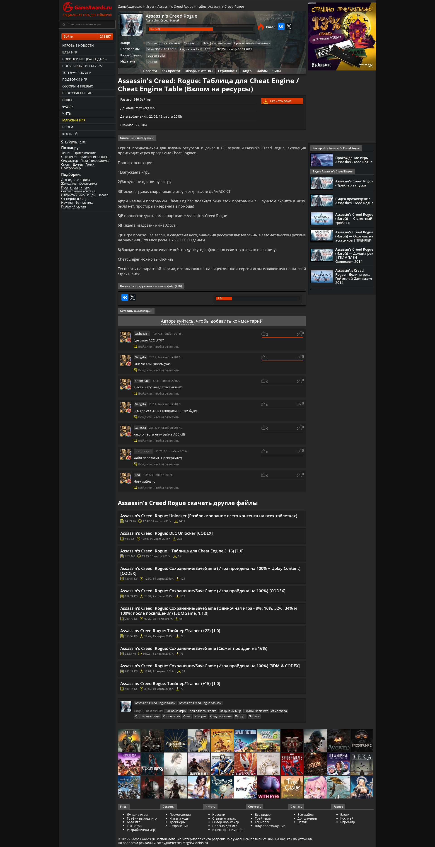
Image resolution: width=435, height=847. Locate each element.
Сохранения (178, 826)
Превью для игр (224, 826)
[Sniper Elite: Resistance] (199, 764)
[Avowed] (338, 741)
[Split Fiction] (246, 741)
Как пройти (171, 71)
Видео (67, 100)
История (200, 716)
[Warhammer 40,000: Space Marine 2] (222, 764)
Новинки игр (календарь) (84, 59)
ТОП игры (134, 826)
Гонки (89, 164)
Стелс (187, 716)
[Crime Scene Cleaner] (199, 741)
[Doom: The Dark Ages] (315, 764)
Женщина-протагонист (79, 183)
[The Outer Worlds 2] (222, 787)
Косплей (70, 134)
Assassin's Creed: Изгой (162, 20)
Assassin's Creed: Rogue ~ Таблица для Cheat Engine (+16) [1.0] (182, 551)
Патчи (302, 822)
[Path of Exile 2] (292, 741)
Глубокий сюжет (73, 206)
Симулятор (69, 160)
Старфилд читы (73, 141)
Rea (137, 475)
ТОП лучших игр (76, 72)
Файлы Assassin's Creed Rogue (220, 6)
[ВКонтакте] (281, 26)
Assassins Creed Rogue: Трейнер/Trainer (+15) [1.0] (170, 683)
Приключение (85, 153)
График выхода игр (142, 818)
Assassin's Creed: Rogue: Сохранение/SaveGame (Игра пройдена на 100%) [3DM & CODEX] (210, 665)
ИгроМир (347, 822)
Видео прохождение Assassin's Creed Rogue (354, 200)
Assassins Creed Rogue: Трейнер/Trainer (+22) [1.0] (170, 630)
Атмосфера (279, 711)
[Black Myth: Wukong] (152, 741)
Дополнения (307, 818)
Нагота (103, 195)
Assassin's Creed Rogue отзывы (200, 703)
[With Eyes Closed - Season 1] (269, 787)
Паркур (240, 716)
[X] (288, 26)
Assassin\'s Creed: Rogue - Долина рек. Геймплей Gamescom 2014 (353, 276)
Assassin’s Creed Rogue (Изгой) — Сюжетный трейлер (354, 218)
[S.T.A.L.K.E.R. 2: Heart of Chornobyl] (129, 741)
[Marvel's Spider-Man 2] (292, 764)
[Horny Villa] (199, 787)
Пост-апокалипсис (75, 187)
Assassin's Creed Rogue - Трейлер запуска (354, 183)
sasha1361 (142, 334)
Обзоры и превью (77, 86)
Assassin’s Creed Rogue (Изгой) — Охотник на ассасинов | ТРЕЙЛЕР (354, 236)
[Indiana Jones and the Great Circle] (222, 741)
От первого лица (74, 198)
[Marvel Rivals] (246, 787)
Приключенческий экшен (252, 43)
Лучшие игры (137, 814)
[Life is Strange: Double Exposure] (338, 764)
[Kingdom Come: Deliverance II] (176, 741)
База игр (69, 52)
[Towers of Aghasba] (338, 787)
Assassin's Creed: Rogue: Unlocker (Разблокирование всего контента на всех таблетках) (208, 515)
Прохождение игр (77, 93)
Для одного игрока (75, 179)
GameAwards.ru (130, 6)
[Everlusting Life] (362, 787)
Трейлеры (263, 818)
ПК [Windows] (226, 49)
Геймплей (262, 822)
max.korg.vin (143, 451)
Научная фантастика (77, 202)
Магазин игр (73, 120)
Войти (87, 36)
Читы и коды (179, 818)
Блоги (67, 127)
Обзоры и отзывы (199, 71)
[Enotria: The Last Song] (176, 787)
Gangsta (140, 357)
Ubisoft (152, 62)
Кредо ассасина (221, 716)
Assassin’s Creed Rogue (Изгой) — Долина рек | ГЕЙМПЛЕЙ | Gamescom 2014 (354, 255)
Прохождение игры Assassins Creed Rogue (354, 159)
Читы (67, 113)
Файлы (68, 106)
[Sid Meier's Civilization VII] (269, 764)
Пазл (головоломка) (95, 160)
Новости (150, 71)
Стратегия (69, 157)
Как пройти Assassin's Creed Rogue (336, 148)
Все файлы (305, 814)
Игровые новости (78, 45)
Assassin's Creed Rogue (175, 6)
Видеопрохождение (270, 826)
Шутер (78, 164)
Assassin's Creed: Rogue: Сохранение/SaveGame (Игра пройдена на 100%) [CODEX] (202, 590)
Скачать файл (280, 101)
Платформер (71, 168)
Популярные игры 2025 (82, 66)
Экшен (66, 153)
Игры (150, 6)
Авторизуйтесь (177, 321)
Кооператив (171, 716)
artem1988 (142, 381)
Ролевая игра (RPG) (94, 157)
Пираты (254, 716)
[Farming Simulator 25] (269, 741)
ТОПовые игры (175, 711)
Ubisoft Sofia (156, 55)
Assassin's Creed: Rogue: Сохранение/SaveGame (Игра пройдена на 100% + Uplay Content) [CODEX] (210, 571)
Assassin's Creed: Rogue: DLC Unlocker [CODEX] (166, 533)
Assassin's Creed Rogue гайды (155, 703)
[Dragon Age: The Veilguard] (129, 764)
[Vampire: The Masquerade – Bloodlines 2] (152, 764)
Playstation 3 (188, 49)
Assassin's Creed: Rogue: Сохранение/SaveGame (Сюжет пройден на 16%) (193, 648)
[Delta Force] (315, 741)
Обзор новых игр (225, 822)
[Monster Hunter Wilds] (129, 787)
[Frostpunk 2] (362, 741)
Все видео (263, 814)
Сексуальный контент (78, 191)
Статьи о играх (224, 818)
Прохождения (180, 814)
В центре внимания (227, 830)
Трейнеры (177, 822)
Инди (91, 195)
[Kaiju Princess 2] (315, 787)
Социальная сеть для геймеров (87, 15)
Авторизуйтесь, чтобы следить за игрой (275, 17)
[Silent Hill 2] (176, 764)
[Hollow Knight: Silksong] (246, 764)
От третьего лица (147, 716)
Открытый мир (73, 195)
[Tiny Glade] (292, 787)
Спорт (66, 164)
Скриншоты (227, 71)
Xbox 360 (153, 49)
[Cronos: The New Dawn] (152, 787)
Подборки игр (74, 79)
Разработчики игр (141, 830)
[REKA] (362, 764)
